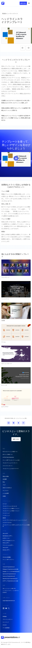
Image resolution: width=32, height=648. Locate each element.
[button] (29, 3)
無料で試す (23, 3)
